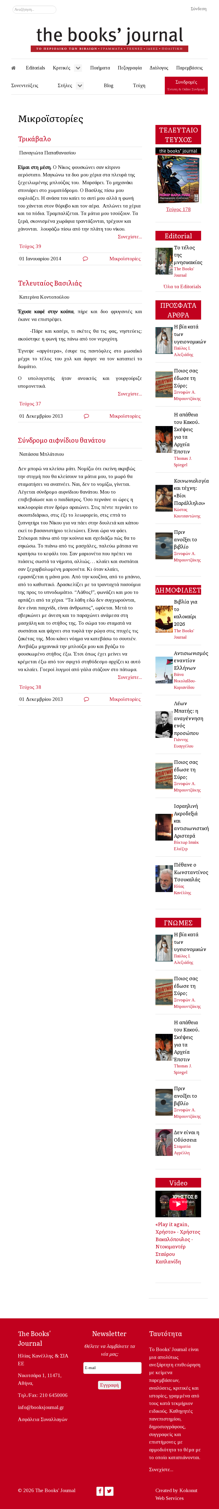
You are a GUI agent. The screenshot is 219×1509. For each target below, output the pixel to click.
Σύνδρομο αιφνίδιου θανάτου (61, 440)
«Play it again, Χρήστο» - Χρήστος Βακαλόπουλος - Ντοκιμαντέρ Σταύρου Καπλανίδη (177, 1242)
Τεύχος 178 (178, 209)
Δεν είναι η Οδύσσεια (186, 1135)
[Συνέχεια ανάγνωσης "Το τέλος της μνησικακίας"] (164, 260)
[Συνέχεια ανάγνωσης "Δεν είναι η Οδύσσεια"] (164, 1142)
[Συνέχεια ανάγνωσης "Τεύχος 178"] (178, 175)
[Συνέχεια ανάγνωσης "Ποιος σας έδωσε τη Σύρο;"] (164, 384)
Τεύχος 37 (30, 403)
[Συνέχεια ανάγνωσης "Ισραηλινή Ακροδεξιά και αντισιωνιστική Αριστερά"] (164, 827)
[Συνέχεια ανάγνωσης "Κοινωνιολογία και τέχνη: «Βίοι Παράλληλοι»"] (164, 497)
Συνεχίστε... (130, 236)
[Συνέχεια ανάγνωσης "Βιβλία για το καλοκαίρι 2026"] (164, 619)
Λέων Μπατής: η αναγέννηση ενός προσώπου (188, 717)
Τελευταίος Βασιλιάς (50, 282)
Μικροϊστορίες (125, 258)
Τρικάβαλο (34, 138)
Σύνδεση (198, 8)
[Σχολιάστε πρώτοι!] (85, 258)
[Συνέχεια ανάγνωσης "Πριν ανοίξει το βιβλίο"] (164, 545)
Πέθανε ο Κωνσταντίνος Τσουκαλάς (191, 872)
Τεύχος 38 (30, 687)
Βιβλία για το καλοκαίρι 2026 (185, 612)
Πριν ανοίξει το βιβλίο (185, 539)
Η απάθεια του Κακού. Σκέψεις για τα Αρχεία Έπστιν (187, 432)
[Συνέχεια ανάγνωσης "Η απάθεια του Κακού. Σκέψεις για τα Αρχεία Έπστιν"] (164, 439)
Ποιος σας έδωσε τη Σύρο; (186, 378)
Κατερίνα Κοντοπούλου (44, 297)
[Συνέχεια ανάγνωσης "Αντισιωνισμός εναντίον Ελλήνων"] (164, 669)
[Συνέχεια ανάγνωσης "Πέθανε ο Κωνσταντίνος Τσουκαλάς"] (164, 878)
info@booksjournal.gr (41, 1407)
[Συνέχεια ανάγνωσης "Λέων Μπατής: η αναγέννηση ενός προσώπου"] (164, 724)
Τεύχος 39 (30, 246)
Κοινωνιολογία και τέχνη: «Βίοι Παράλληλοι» (191, 491)
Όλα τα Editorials (182, 286)
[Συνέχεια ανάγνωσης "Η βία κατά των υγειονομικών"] (164, 340)
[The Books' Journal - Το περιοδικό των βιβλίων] (109, 37)
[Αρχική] (17, 68)
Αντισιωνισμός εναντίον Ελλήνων (191, 660)
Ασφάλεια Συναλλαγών (42, 1419)
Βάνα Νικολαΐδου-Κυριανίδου (185, 681)
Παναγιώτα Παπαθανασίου (47, 153)
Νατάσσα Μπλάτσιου (41, 454)
